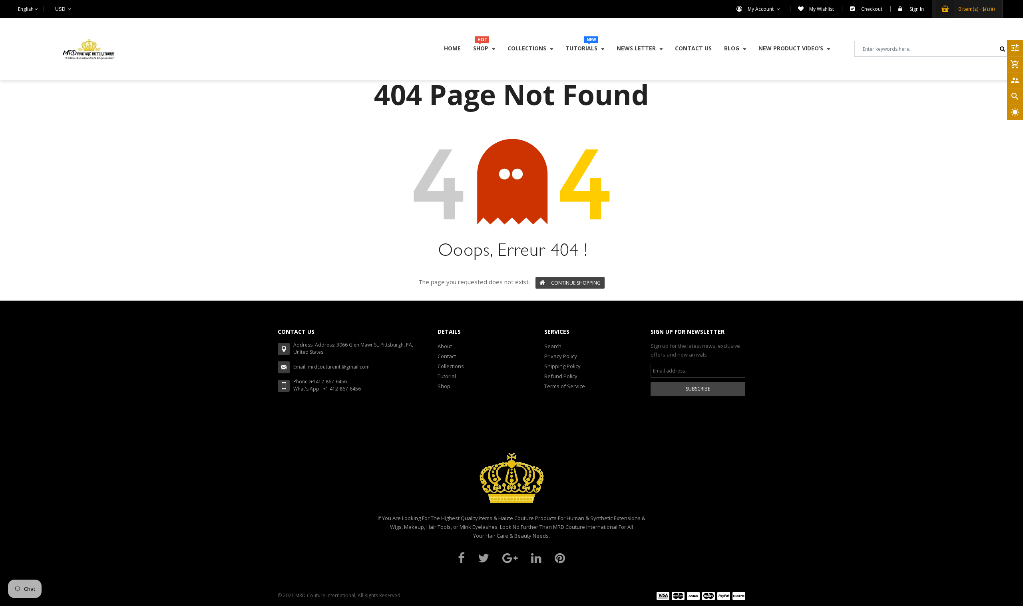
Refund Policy (560, 376)
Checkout (871, 9)
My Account (761, 9)
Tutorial (447, 376)
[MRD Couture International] (701, 595)
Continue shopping (576, 282)
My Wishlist (821, 9)
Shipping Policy (562, 366)
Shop (444, 386)
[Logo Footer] (511, 482)
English (26, 9)
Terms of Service (564, 386)
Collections (451, 366)
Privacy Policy (560, 356)
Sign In (917, 9)
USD (50, 8)
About (445, 346)
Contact (447, 356)
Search (552, 346)
